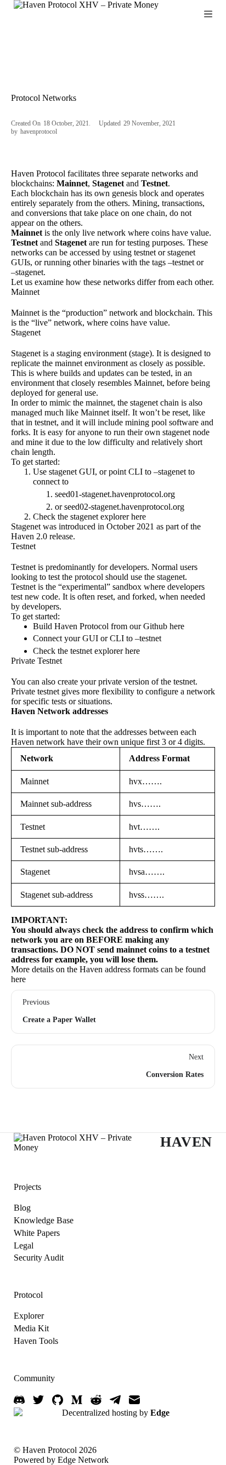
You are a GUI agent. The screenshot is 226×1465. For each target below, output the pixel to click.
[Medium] (76, 1399)
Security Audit (39, 1257)
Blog (22, 1207)
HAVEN (186, 1142)
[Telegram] (115, 1399)
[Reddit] (96, 1399)
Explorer (29, 1315)
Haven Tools (36, 1341)
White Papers (37, 1233)
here (138, 516)
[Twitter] (38, 1399)
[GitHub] (57, 1399)
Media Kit (31, 1328)
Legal (23, 1245)
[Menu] (208, 14)
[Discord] (19, 1399)
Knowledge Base (44, 1220)
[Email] (134, 1399)
